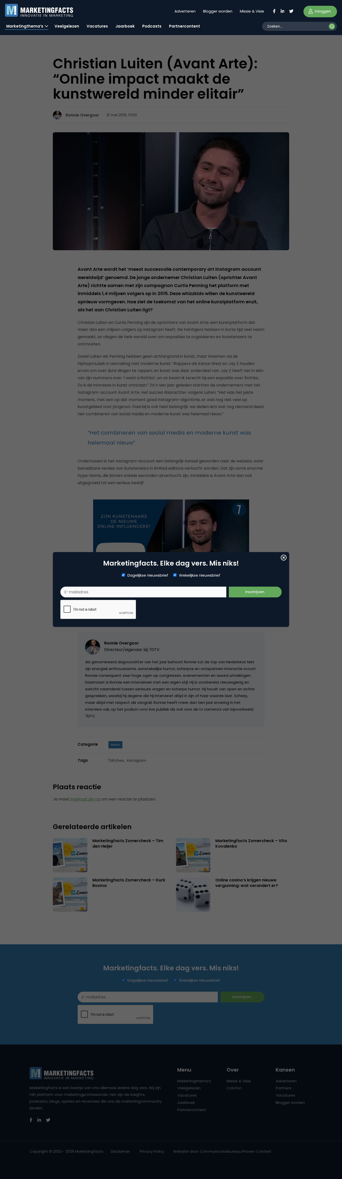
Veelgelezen (67, 26)
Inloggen (322, 11)
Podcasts (151, 26)
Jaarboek (125, 26)
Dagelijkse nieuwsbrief (147, 575)
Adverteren (185, 11)
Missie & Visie (252, 11)
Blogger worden (217, 11)
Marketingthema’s (24, 26)
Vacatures (97, 26)
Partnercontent (184, 26)
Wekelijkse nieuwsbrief (199, 575)
